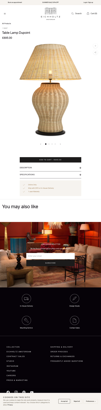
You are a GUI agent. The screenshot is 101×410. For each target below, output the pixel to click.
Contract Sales (16, 356)
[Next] (60, 144)
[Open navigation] (5, 14)
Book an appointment (15, 2)
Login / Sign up (88, 2)
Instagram (12, 366)
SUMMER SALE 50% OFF (50, 2)
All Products (6, 23)
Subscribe (50, 263)
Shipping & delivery (61, 347)
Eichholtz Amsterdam (19, 352)
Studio (10, 361)
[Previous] (40, 144)
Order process (59, 352)
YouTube (11, 371)
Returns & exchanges (62, 356)
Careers (11, 375)
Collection (13, 347)
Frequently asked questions (66, 361)
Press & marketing (17, 380)
